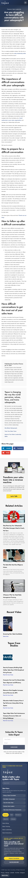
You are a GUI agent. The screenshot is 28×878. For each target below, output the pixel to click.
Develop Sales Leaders (8, 806)
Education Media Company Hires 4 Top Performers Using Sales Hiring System (13, 703)
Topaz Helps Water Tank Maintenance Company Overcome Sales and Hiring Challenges (14, 715)
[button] (7, 448)
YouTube (17, 872)
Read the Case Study (8, 674)
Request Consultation (14, 858)
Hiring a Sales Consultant (9, 795)
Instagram (22, 872)
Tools (11, 814)
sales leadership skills (20, 53)
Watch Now (5, 636)
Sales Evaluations (7, 832)
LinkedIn (12, 872)
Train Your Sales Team (10, 431)
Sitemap (7, 872)
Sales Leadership (16, 9)
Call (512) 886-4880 (14, 862)
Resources (18, 814)
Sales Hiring (5, 823)
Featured (9, 9)
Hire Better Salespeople (11, 428)
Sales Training (6, 826)
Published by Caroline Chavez (14, 364)
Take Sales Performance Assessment (12, 809)
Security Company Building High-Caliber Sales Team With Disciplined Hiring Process (13, 670)
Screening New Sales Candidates (12, 634)
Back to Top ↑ (5, 875)
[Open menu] (25, 2)
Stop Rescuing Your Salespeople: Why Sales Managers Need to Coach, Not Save (13, 528)
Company (13, 819)
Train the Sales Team (8, 802)
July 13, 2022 (8, 365)
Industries (5, 819)
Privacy (3, 872)
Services (5, 814)
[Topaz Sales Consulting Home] (8, 2)
